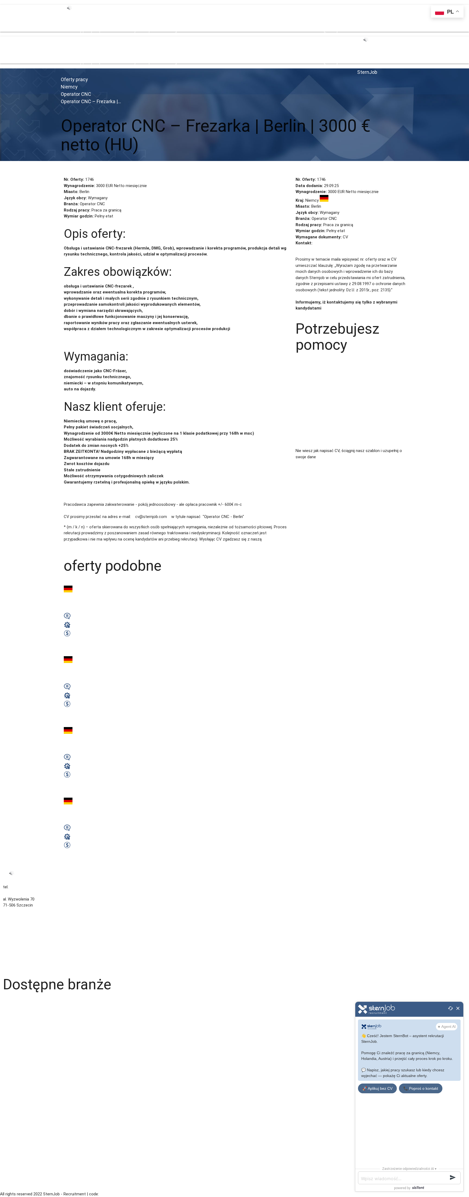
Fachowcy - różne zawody (26, 1031)
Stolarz (9, 1099)
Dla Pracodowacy (120, 30)
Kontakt (184, 30)
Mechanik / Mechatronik (24, 1074)
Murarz (9, 1160)
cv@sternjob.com (329, 243)
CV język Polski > (311, 462)
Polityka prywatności (21, 941)
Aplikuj (66, 169)
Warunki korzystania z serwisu (30, 935)
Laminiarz (11, 1043)
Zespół (99, 30)
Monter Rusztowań (20, 1141)
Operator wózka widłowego (27, 1056)
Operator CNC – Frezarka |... (91, 101)
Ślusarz (9, 1086)
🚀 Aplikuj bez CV (377, 1088)
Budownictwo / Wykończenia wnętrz (35, 1019)
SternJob (367, 72)
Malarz (9, 1062)
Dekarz (9, 1135)
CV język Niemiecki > (345, 462)
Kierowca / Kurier (18, 1037)
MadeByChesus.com (117, 1194)
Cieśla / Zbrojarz (18, 1111)
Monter (9, 1153)
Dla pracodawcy (17, 948)
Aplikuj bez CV (86, 169)
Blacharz (10, 1117)
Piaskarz (10, 1123)
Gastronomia (15, 1025)
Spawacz (11, 1050)
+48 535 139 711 (236, 30)
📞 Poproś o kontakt (420, 1088)
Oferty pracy (81, 30)
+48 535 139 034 (206, 30)
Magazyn (11, 1001)
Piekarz (9, 1178)
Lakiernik (10, 1068)
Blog (173, 30)
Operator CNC (76, 94)
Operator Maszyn (18, 1166)
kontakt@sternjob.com (330, 30)
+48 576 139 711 (295, 30)
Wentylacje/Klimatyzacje (25, 1013)
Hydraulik (11, 1007)
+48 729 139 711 (265, 30)
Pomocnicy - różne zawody (27, 1105)
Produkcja (12, 1172)
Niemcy (69, 87)
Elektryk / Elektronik (20, 1092)
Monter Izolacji (16, 1147)
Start (65, 30)
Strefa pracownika (152, 30)
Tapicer (9, 1080)
